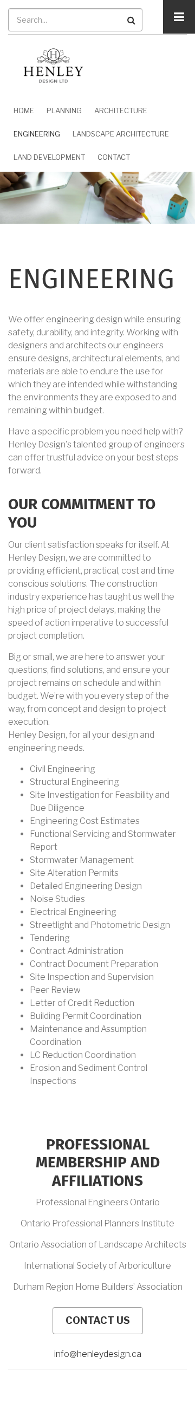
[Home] (53, 65)
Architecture (120, 110)
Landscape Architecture (121, 133)
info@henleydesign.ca (97, 1354)
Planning (64, 110)
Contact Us (98, 1320)
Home (24, 110)
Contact (114, 157)
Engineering (37, 133)
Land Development (49, 157)
